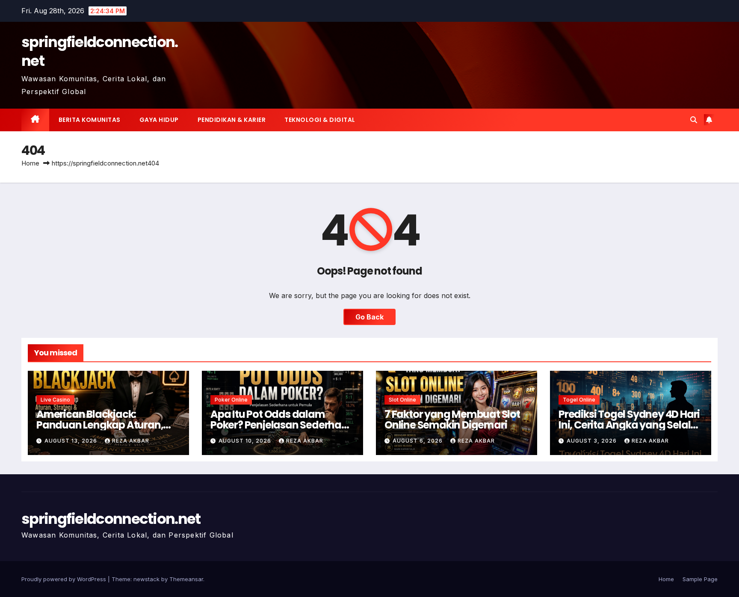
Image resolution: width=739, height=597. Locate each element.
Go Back (369, 317)
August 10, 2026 (246, 440)
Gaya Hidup (159, 119)
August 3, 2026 (592, 440)
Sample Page (700, 579)
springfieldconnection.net (99, 51)
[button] (693, 119)
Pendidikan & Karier (232, 119)
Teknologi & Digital (319, 119)
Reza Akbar (130, 440)
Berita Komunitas (90, 119)
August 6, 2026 (418, 440)
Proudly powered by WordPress (64, 579)
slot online (402, 399)
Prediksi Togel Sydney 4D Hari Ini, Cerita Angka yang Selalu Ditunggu (629, 425)
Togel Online (579, 399)
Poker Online (231, 399)
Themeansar (186, 579)
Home (30, 163)
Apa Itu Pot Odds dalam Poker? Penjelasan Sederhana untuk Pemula (282, 425)
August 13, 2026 (71, 440)
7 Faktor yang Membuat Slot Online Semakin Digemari (452, 419)
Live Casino (55, 399)
